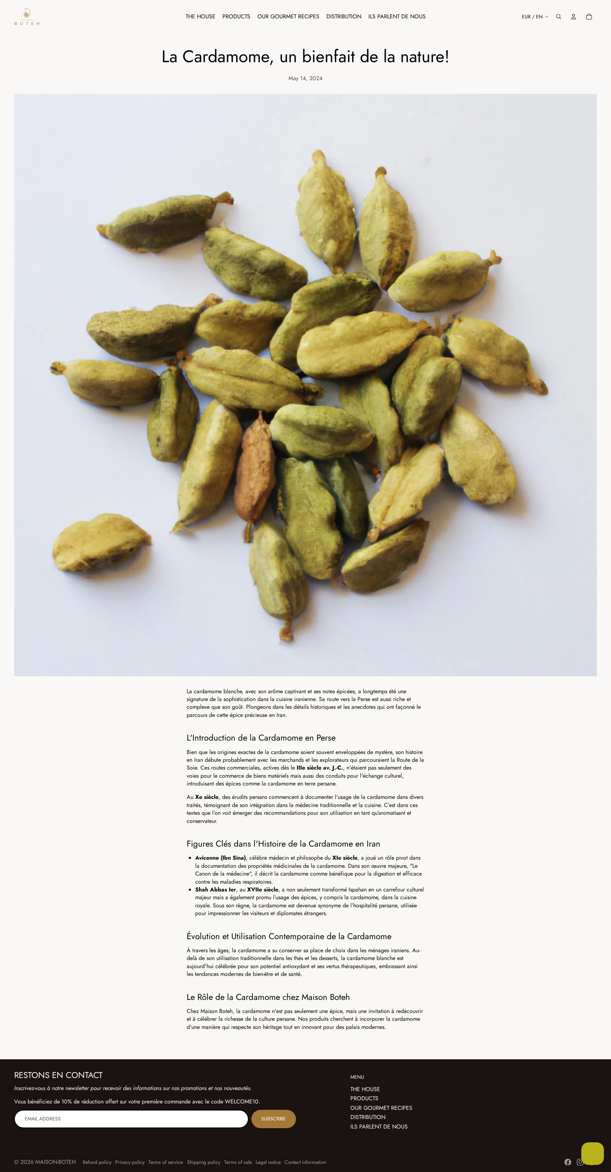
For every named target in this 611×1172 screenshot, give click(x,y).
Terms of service (166, 1162)
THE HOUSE (365, 1089)
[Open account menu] (573, 16)
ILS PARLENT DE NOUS (379, 1127)
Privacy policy (130, 1162)
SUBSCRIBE (273, 1118)
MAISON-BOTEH (55, 1162)
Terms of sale (238, 1162)
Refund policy (97, 1162)
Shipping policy (203, 1162)
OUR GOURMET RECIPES (381, 1108)
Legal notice (268, 1162)
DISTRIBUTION (367, 1117)
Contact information (305, 1162)
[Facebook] (568, 1162)
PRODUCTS (364, 1098)
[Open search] (558, 16)
